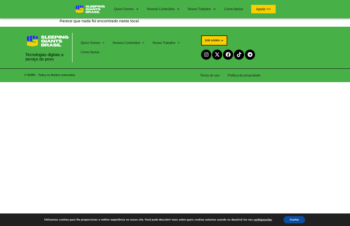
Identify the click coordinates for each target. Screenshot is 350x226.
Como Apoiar (233, 9)
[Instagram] (206, 55)
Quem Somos (124, 9)
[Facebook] (228, 55)
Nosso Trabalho (199, 9)
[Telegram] (250, 55)
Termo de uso (210, 75)
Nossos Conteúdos (161, 9)
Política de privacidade (244, 75)
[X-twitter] (217, 55)
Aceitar (294, 220)
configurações (263, 220)
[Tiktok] (239, 55)
